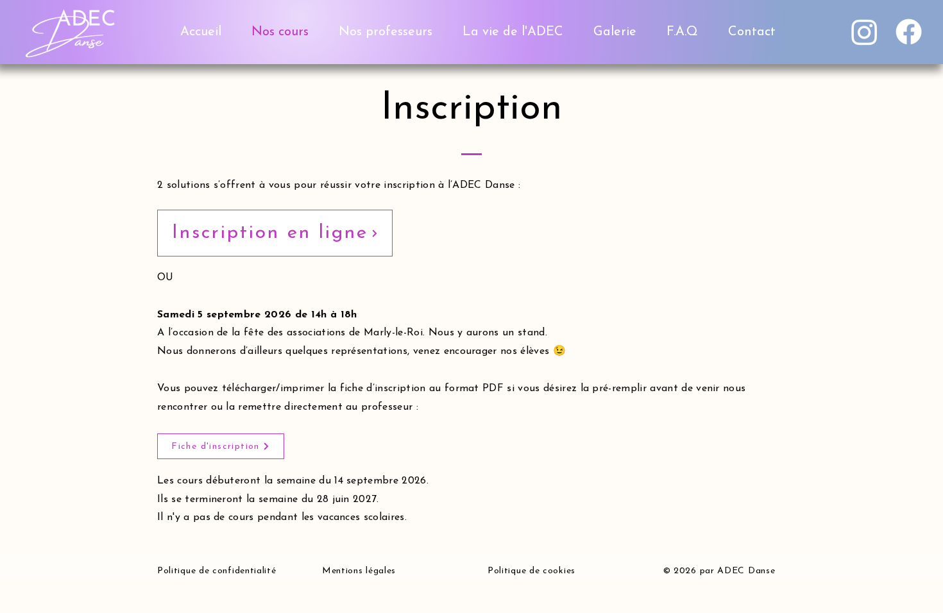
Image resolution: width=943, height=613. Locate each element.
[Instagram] (864, 32)
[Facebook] (909, 32)
